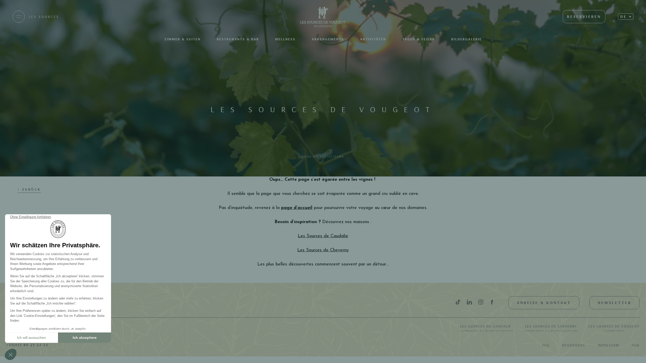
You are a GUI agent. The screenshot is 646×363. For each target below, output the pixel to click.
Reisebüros (573, 345)
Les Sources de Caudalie (485, 328)
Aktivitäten (373, 39)
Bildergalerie (466, 39)
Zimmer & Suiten (182, 39)
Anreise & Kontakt (544, 302)
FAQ (546, 345)
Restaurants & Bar (238, 39)
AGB (636, 345)
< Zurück (29, 189)
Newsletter (614, 302)
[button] (625, 16)
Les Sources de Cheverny (551, 328)
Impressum (608, 345)
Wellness (285, 39)
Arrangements (328, 39)
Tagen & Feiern (418, 39)
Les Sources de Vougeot (614, 328)
